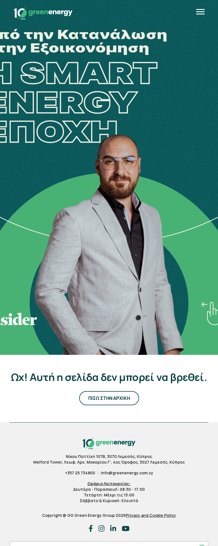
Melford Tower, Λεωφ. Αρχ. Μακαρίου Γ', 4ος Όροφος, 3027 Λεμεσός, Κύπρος (109, 462)
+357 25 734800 (80, 472)
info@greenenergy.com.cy (127, 472)
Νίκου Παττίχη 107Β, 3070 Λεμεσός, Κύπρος (109, 456)
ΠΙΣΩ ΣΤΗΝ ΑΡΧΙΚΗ (109, 398)
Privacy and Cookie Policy (151, 515)
